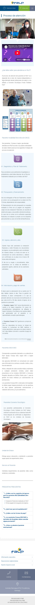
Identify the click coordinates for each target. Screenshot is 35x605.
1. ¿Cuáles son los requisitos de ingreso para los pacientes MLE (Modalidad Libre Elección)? (16, 495)
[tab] (17, 495)
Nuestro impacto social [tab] (8, 565)
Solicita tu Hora (10, 8)
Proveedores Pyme (17, 598)
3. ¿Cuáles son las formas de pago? (15, 513)
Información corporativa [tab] (8, 557)
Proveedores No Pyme (17, 600)
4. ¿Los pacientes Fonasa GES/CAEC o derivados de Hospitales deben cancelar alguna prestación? (15, 519)
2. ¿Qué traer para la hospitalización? (15, 509)
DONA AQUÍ (24, 8)
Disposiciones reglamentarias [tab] (9, 561)
